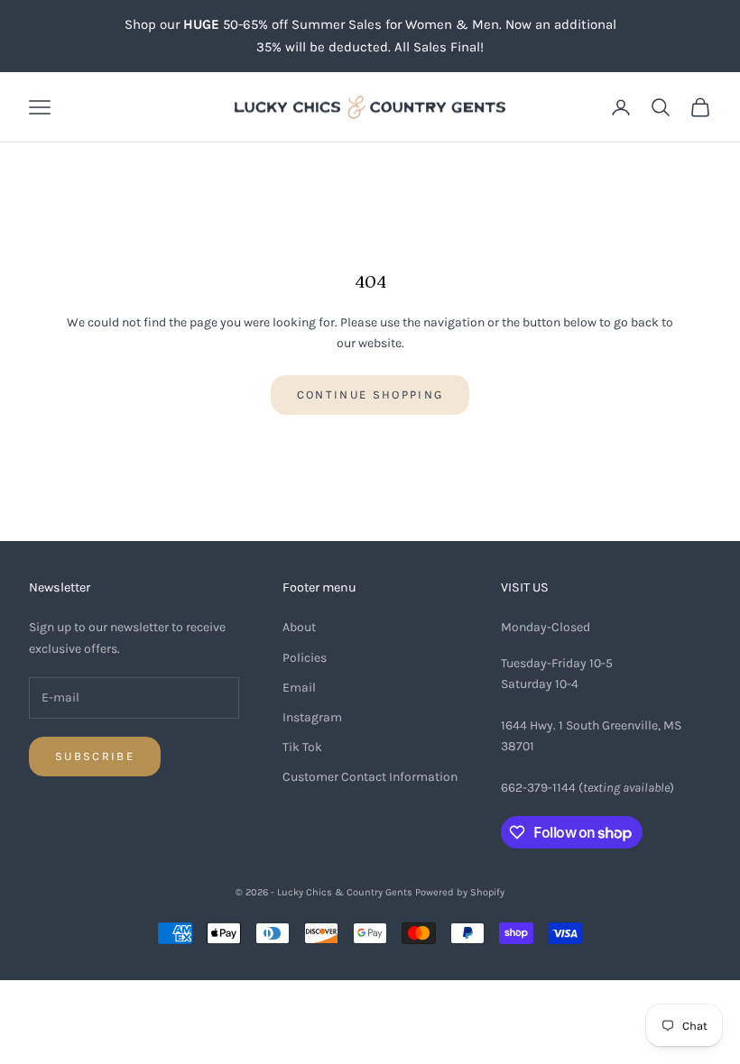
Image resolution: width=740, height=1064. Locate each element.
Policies (304, 657)
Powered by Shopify (459, 892)
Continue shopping (370, 394)
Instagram (312, 717)
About (299, 627)
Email (299, 687)
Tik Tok (302, 747)
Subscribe (94, 756)
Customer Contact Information (370, 776)
